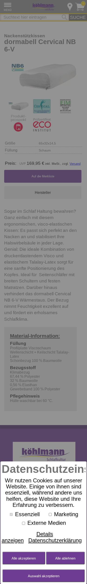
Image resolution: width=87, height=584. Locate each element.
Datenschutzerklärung (55, 540)
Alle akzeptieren (24, 558)
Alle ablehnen (65, 558)
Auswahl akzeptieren (43, 576)
